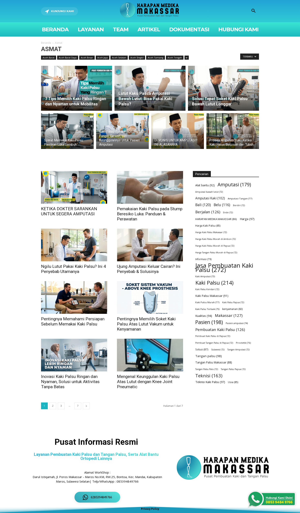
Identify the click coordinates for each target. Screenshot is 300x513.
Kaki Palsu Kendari (207, 289)
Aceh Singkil (136, 57)
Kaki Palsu (214, 283)
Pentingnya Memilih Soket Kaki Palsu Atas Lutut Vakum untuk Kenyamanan (146, 324)
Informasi (203, 259)
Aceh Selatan (119, 57)
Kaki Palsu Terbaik (207, 309)
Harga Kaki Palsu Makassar (211, 232)
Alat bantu (205, 185)
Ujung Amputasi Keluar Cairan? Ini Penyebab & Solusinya (148, 269)
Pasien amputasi (237, 323)
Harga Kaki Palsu (207, 225)
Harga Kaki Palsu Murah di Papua (214, 245)
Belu (222, 205)
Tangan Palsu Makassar (213, 362)
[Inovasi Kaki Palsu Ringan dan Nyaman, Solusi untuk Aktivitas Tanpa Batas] (74, 355)
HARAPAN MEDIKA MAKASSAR (216, 219)
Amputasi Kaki (210, 198)
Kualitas (203, 316)
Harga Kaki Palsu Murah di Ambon (215, 239)
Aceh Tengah (175, 57)
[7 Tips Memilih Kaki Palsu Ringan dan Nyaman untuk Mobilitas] (76, 88)
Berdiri (239, 205)
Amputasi (234, 184)
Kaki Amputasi (205, 276)
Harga (247, 219)
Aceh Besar (87, 57)
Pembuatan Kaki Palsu (220, 329)
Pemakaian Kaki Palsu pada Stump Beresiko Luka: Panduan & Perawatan (149, 213)
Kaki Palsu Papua (233, 302)
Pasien (209, 322)
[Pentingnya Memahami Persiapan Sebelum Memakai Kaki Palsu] (74, 297)
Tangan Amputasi (238, 349)
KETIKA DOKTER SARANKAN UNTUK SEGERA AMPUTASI (69, 211)
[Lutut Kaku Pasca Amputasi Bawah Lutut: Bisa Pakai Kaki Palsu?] (150, 88)
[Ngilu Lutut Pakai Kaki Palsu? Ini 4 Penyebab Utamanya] (74, 245)
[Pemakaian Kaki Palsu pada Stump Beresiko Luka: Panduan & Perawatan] (150, 187)
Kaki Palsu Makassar (211, 296)
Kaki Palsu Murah (207, 302)
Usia (233, 382)
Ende (228, 212)
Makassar (228, 315)
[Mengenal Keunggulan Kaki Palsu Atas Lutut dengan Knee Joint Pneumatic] (150, 355)
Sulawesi (217, 349)
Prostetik (243, 342)
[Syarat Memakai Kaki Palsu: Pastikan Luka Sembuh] (67, 133)
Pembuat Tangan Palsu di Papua (214, 342)
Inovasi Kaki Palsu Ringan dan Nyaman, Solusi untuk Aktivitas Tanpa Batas (70, 381)
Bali (203, 205)
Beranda (46, 43)
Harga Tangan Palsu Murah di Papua (216, 252)
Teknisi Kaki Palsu (210, 382)
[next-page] (86, 405)
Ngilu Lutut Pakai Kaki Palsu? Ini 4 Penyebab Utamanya (73, 269)
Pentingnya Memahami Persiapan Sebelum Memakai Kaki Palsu (72, 321)
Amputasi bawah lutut (209, 191)
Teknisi (208, 375)
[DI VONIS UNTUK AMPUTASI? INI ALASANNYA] (177, 133)
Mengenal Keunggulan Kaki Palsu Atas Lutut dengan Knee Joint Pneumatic (148, 381)
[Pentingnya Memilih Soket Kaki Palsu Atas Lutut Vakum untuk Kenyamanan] (150, 297)
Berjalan (207, 212)
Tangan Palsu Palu (206, 369)
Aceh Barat (48, 57)
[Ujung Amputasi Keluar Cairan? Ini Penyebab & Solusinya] (150, 245)
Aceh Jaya (102, 57)
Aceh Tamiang (155, 57)
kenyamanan (232, 309)
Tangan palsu (208, 356)
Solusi (201, 349)
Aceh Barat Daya (68, 57)
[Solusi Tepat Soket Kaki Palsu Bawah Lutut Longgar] (223, 88)
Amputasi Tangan (240, 198)
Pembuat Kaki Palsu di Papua (212, 336)
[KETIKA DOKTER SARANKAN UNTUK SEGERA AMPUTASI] (74, 187)
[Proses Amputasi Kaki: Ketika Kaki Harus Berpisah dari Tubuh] (232, 133)
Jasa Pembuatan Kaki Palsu (224, 267)
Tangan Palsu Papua (233, 369)
